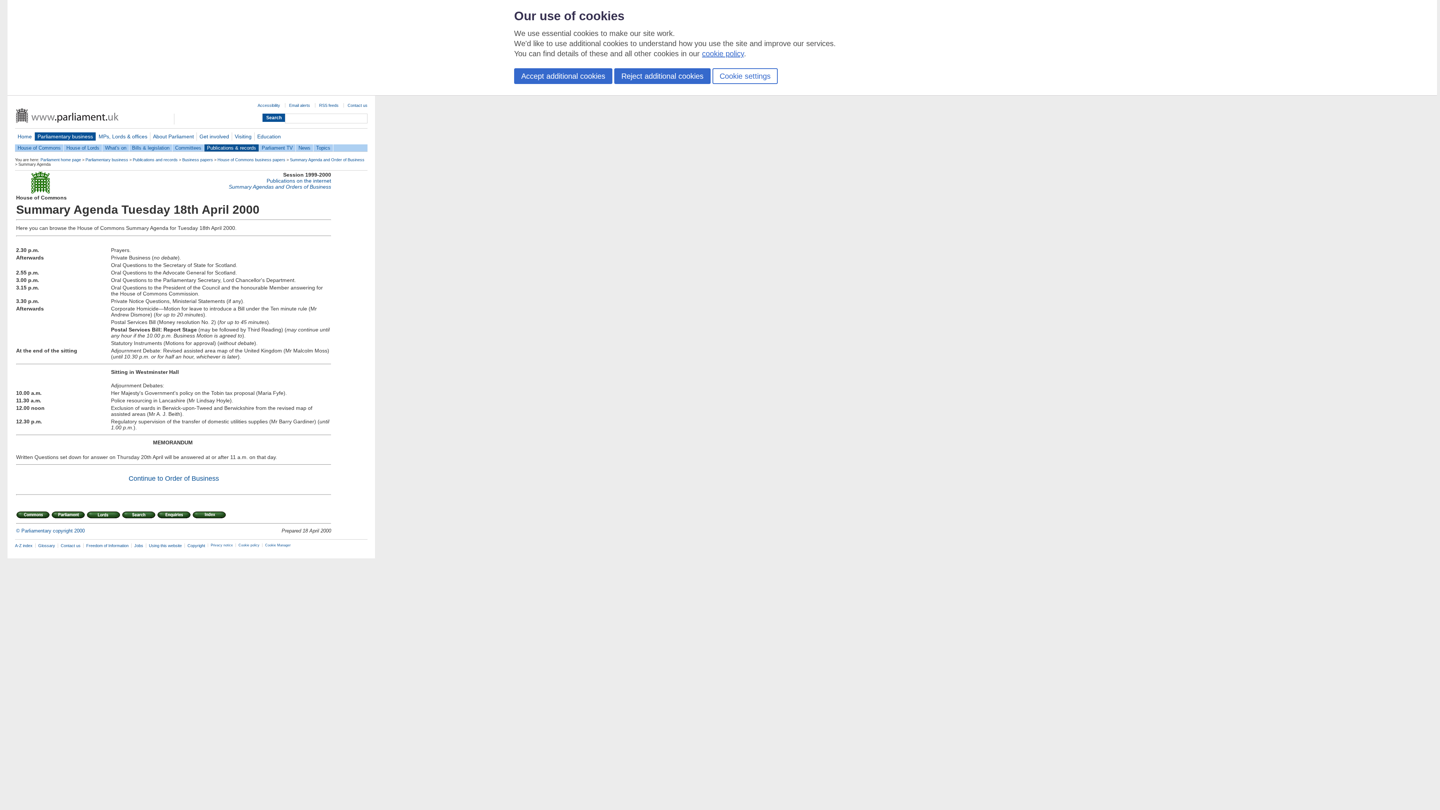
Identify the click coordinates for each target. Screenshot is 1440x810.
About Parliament (173, 137)
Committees (188, 148)
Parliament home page (60, 160)
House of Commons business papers (251, 160)
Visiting (243, 137)
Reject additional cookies (662, 76)
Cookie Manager (278, 545)
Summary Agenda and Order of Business (327, 160)
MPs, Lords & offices (123, 137)
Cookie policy (249, 545)
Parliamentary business (65, 137)
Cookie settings (745, 76)
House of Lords (82, 148)
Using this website (165, 545)
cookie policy (723, 54)
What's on (115, 148)
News (304, 148)
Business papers (197, 160)
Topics (323, 148)
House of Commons (39, 148)
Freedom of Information (107, 545)
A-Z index (24, 545)
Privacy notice (222, 545)
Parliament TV (277, 148)
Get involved (214, 137)
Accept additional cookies (563, 76)
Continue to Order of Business (174, 478)
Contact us (358, 105)
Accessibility (269, 105)
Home (25, 137)
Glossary (46, 545)
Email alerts (299, 105)
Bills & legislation (151, 148)
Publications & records (231, 148)
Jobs (138, 545)
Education (269, 137)
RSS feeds (329, 105)
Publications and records (155, 160)
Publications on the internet (299, 181)
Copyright (196, 545)
